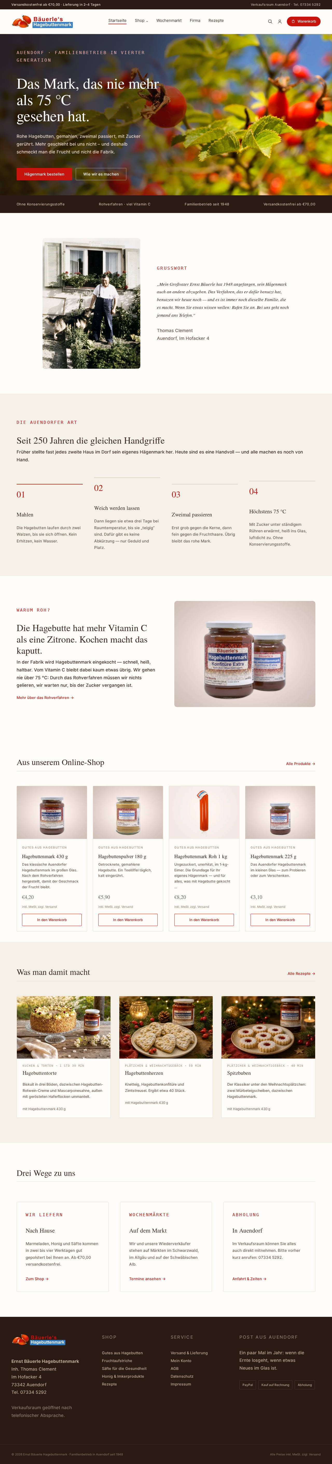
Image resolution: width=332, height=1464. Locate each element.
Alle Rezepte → (301, 973)
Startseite (117, 21)
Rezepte (216, 21)
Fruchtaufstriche (117, 1360)
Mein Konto (181, 1360)
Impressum (181, 1384)
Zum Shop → (37, 1279)
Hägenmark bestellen (44, 174)
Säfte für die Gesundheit (124, 1368)
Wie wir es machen (101, 174)
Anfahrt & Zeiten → (249, 1279)
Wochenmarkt (169, 21)
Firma (195, 21)
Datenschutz (182, 1376)
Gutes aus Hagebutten (122, 1353)
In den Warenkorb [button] (52, 920)
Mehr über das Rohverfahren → (45, 697)
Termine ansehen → (147, 1279)
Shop (139, 21)
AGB (174, 1368)
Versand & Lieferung (189, 1353)
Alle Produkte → (300, 763)
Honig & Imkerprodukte (123, 1376)
